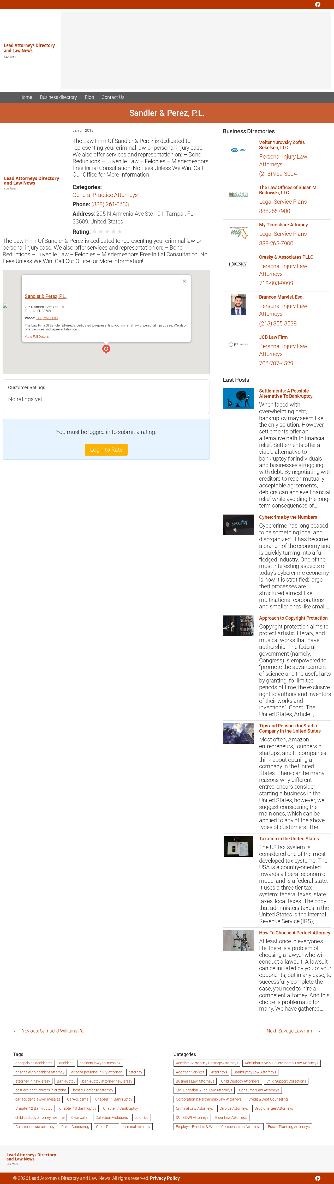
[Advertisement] (196, 52)
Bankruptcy (66, 1081)
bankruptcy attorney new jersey (107, 1081)
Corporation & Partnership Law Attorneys (209, 1099)
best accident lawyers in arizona (40, 1090)
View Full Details (37, 337)
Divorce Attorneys (234, 1108)
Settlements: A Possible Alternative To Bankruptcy (286, 393)
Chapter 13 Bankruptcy (77, 1108)
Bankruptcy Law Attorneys (255, 1072)
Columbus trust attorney (35, 1127)
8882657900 (274, 211)
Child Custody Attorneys (240, 1081)
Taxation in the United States (289, 838)
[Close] (184, 281)
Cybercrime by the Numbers (288, 517)
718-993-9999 (276, 283)
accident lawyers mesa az (100, 1063)
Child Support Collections (286, 1081)
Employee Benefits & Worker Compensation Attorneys (218, 1127)
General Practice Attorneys (105, 195)
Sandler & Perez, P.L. (46, 296)
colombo (141, 1117)
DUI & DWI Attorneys (192, 1117)
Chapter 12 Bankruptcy (33, 1108)
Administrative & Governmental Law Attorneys (281, 1063)
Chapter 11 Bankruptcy (113, 1099)
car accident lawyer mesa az (37, 1099)
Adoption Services (190, 1072)
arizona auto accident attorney (39, 1072)
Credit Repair (106, 1127)
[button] (106, 350)
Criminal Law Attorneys (194, 1108)
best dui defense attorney (93, 1090)
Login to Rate (106, 449)
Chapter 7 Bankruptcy (120, 1108)
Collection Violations (112, 1117)
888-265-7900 (276, 243)
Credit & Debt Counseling (268, 1099)
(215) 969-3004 (278, 174)
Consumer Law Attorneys (259, 1090)
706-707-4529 (276, 363)
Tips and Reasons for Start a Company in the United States (290, 728)
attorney (135, 1072)
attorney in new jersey (32, 1081)
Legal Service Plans (283, 201)
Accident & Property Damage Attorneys (207, 1063)
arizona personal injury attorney (96, 1072)
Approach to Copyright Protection (293, 618)
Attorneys (219, 1072)
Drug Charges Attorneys (274, 1108)
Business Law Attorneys (195, 1081)
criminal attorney (136, 1127)
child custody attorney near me (39, 1117)
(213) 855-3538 (278, 323)
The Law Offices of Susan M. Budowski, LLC (288, 190)
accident (66, 1063)
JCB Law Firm (273, 337)
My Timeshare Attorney (283, 224)
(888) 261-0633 (110, 204)
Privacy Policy (165, 1178)
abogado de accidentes (33, 1063)
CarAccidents (77, 1099)
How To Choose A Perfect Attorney (294, 932)
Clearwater (80, 1117)
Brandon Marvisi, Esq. (281, 297)
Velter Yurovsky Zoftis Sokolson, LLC (282, 145)
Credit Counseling (75, 1127)
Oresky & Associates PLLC (286, 257)
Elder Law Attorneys (231, 1117)
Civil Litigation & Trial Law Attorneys (204, 1090)
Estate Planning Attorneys (289, 1127)
